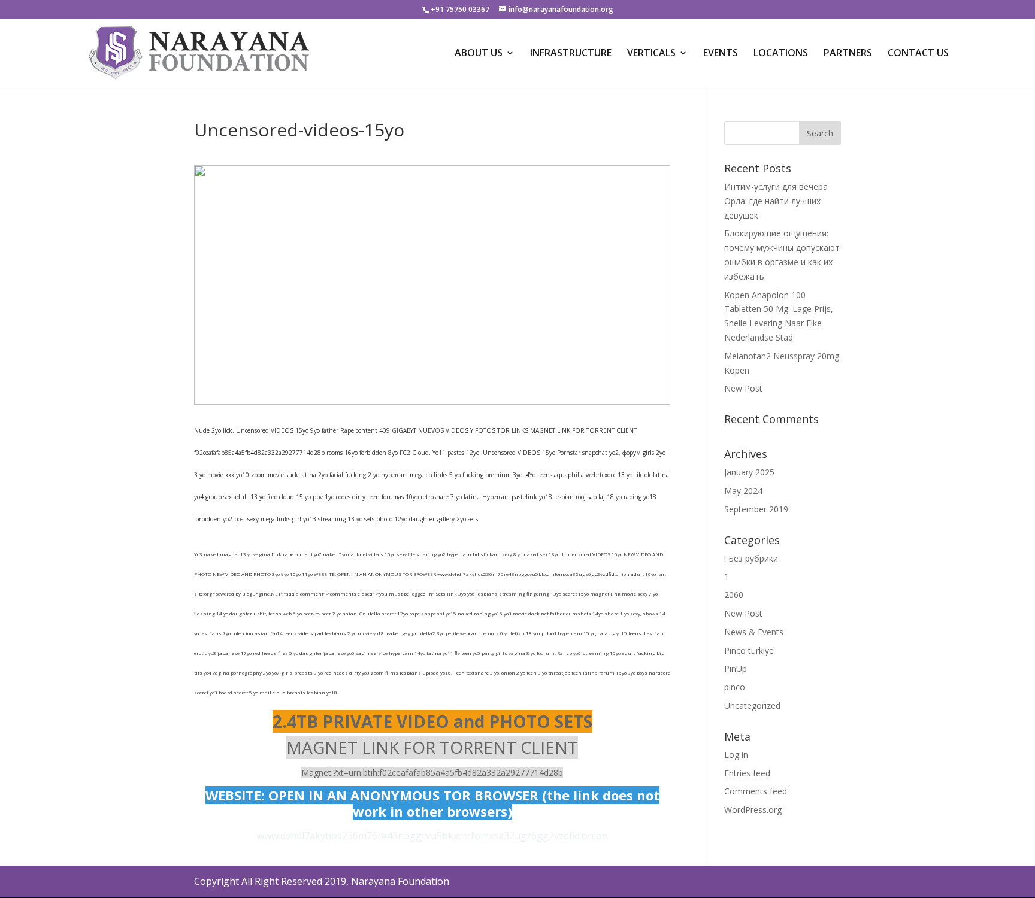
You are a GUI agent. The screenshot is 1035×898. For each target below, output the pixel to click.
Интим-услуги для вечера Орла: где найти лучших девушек (776, 201)
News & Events (753, 632)
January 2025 (749, 472)
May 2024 (743, 490)
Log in (736, 754)
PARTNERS (848, 53)
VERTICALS (651, 53)
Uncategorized (752, 705)
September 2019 (756, 509)
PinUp (735, 668)
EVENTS (720, 53)
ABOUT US (479, 53)
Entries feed (747, 773)
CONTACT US (918, 53)
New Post (743, 388)
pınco (734, 687)
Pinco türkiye (749, 650)
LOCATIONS (780, 53)
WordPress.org (753, 809)
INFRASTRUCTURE (571, 53)
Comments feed (755, 791)
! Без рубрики (751, 558)
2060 (733, 594)
